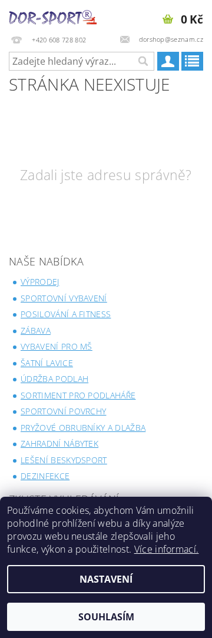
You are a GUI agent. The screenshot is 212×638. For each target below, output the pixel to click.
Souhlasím (106, 616)
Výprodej (40, 281)
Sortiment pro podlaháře (78, 395)
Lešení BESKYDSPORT (64, 460)
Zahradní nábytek (59, 443)
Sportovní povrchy (63, 411)
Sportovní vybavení (64, 298)
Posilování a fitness (66, 314)
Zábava (36, 330)
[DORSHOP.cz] (53, 15)
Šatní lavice (47, 362)
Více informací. (166, 549)
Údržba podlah (54, 378)
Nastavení (106, 579)
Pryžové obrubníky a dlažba (83, 427)
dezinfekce (45, 475)
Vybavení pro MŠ (56, 346)
